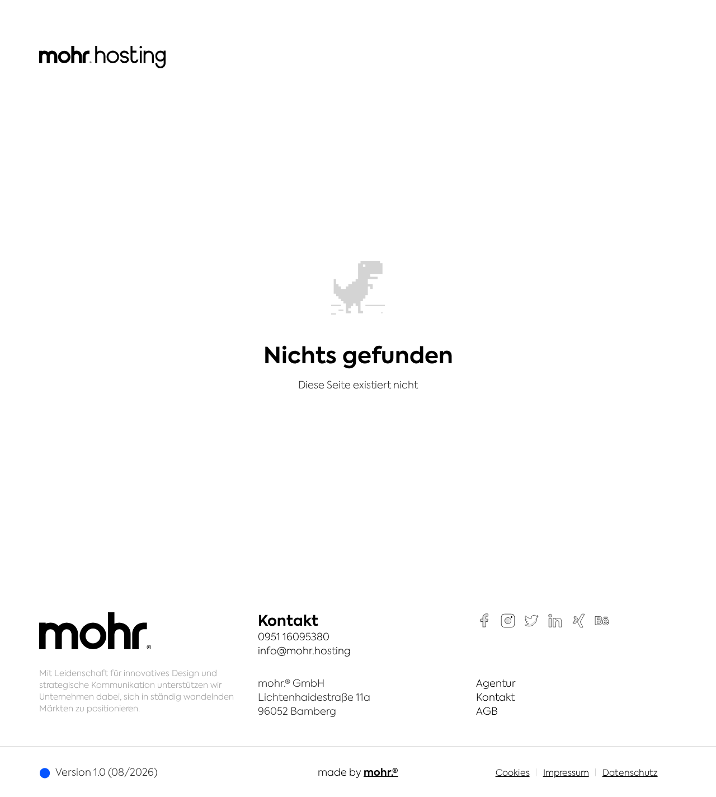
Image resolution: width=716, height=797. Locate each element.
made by (358, 772)
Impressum (566, 772)
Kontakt (495, 697)
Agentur (496, 683)
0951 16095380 (293, 636)
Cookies (513, 772)
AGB (487, 711)
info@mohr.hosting (304, 650)
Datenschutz (630, 772)
